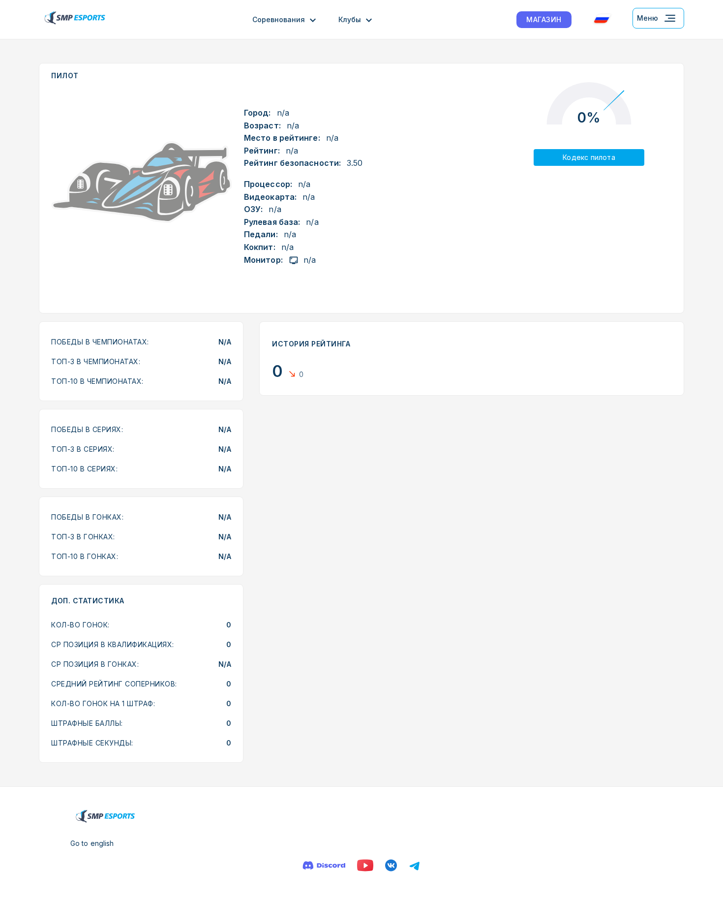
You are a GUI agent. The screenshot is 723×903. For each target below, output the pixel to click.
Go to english (92, 843)
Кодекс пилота (589, 157)
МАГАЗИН (544, 19)
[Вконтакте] (391, 865)
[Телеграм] (415, 865)
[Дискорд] (323, 865)
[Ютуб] (365, 865)
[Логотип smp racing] (75, 19)
